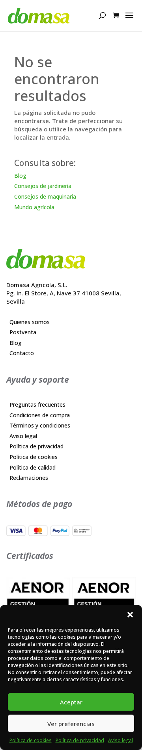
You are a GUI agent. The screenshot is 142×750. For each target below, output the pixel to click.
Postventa (22, 332)
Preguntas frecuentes (37, 404)
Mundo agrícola (34, 207)
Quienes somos (29, 322)
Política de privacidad (80, 740)
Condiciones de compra (39, 415)
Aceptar (71, 702)
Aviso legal (120, 740)
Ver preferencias (71, 724)
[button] (130, 615)
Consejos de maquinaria (45, 196)
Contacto (21, 353)
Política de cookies (30, 740)
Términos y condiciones (39, 425)
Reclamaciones (28, 477)
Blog (20, 175)
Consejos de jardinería (42, 186)
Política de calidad (32, 467)
